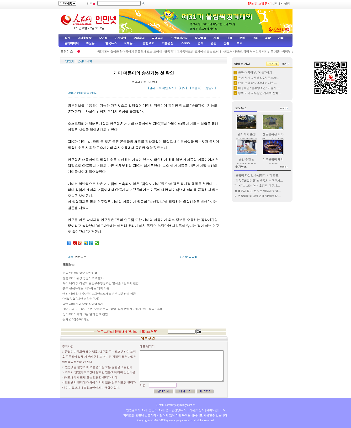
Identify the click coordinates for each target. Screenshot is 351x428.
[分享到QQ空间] (86, 243)
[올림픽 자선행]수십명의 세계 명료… (258, 175)
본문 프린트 (105, 331)
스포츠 (185, 43)
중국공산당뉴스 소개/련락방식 (185, 410)
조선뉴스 (92, 43)
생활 (226, 43)
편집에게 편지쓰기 (128, 331)
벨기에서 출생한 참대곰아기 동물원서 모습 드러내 (126, 51)
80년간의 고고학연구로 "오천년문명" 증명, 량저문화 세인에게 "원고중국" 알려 (112, 309)
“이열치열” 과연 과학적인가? (81, 298)
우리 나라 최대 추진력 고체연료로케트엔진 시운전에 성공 (99, 293)
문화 (242, 38)
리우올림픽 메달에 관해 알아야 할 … (257, 196)
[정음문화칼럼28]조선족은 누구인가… (258, 180)
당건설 (103, 38)
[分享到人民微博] (75, 243)
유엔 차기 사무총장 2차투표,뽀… (259, 77)
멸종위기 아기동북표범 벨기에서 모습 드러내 (189, 51)
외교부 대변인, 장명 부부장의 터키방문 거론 (248, 51)
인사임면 (120, 38)
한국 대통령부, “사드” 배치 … (257, 72)
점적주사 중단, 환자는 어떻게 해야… (257, 191)
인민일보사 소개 (136, 410)
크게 (158, 88)
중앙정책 (200, 38)
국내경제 (157, 38)
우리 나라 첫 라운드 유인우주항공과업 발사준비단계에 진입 (101, 283)
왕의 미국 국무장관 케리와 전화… (259, 93)
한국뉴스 (111, 43)
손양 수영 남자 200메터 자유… (257, 82)
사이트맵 (212, 410)
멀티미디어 (71, 43)
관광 (213, 43)
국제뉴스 (129, 43)
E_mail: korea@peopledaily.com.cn (175, 405)
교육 (255, 38)
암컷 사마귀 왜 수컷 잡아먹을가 (83, 304)
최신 (67, 38)
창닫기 (210, 88)
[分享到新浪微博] (80, 243)
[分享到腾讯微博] (91, 243)
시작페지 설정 (281, 3)
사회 (216, 38)
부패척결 (139, 38)
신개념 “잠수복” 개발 (76, 319)
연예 (200, 43)
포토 (239, 43)
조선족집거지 (179, 38)
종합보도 (148, 43)
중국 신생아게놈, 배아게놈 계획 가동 (86, 288)
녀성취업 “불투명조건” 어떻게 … (259, 88)
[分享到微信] (97, 243)
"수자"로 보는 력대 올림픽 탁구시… (257, 185)
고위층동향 (84, 38)
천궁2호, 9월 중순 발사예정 (80, 273)
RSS (222, 410)
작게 (171, 88)
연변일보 (80, 257)
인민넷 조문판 (74, 61)
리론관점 (167, 43)
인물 (229, 38)
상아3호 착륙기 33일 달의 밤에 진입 (85, 314)
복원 (165, 88)
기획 (281, 38)
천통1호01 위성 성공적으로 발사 (83, 278)
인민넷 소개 (156, 410)
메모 (183, 88)
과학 (268, 38)
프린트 (195, 88)
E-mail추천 (149, 331)
